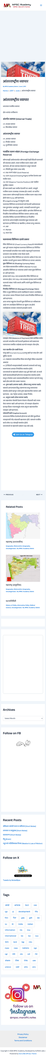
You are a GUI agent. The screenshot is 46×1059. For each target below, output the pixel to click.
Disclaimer (23, 1037)
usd (17, 967)
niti (13, 954)
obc (21, 954)
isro (6, 942)
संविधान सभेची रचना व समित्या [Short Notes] (19, 826)
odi (28, 954)
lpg (23, 942)
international (10, 936)
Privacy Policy (23, 1034)
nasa (16, 948)
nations (25, 948)
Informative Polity (23, 605)
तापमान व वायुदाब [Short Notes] (15, 830)
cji (13, 911)
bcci (27, 905)
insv (28, 930)
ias (38, 918)
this (26, 961)
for (14, 918)
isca (36, 936)
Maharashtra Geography (22, 546)
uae (34, 961)
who (26, 967)
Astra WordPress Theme (27, 1053)
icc (6, 924)
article (17, 905)
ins (21, 930)
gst (30, 918)
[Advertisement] (23, 35)
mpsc (7, 948)
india (20, 924)
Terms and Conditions (23, 1040)
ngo (35, 948)
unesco (8, 967)
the (17, 961)
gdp (23, 918)
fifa (36, 912)
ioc (22, 936)
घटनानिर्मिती (11, 601)
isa (29, 936)
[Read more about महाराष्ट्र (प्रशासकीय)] (23, 525)
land (15, 942)
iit (13, 924)
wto (34, 967)
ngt (6, 954)
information (10, 930)
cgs (6, 912)
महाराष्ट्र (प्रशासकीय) (14, 542)
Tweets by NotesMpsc (11, 880)
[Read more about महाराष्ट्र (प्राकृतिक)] (23, 568)
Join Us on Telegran (24, 434)
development (24, 912)
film (6, 918)
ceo (35, 905)
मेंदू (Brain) (7, 839)
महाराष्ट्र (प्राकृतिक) (13, 585)
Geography (9, 546)
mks (30, 942)
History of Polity (11, 605)
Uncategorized (11, 548)
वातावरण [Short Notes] (12, 835)
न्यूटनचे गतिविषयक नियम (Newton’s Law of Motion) (22, 843)
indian (30, 924)
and (7, 905)
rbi (36, 954)
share (7, 961)
